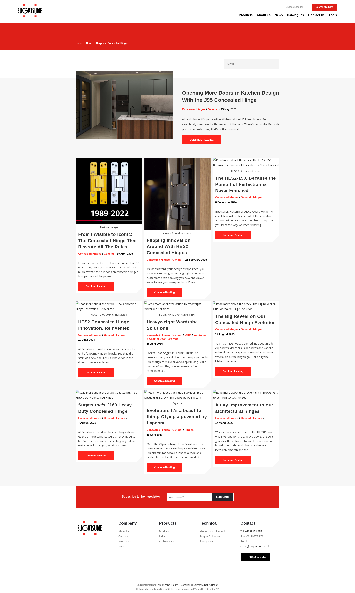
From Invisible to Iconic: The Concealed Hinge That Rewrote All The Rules (107, 240)
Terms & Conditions (182, 585)
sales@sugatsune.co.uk (255, 546)
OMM (188, 334)
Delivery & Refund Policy (205, 585)
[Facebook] (243, 567)
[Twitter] (249, 567)
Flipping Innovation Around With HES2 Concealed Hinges (168, 246)
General (213, 109)
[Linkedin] (261, 567)
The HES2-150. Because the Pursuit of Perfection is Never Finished (245, 184)
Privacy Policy (163, 585)
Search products (324, 7)
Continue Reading (205, 138)
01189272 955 (253, 531)
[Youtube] (255, 567)
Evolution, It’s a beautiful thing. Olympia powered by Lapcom (177, 416)
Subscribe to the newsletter (141, 496)
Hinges (257, 197)
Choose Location (294, 7)
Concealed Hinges (118, 43)
